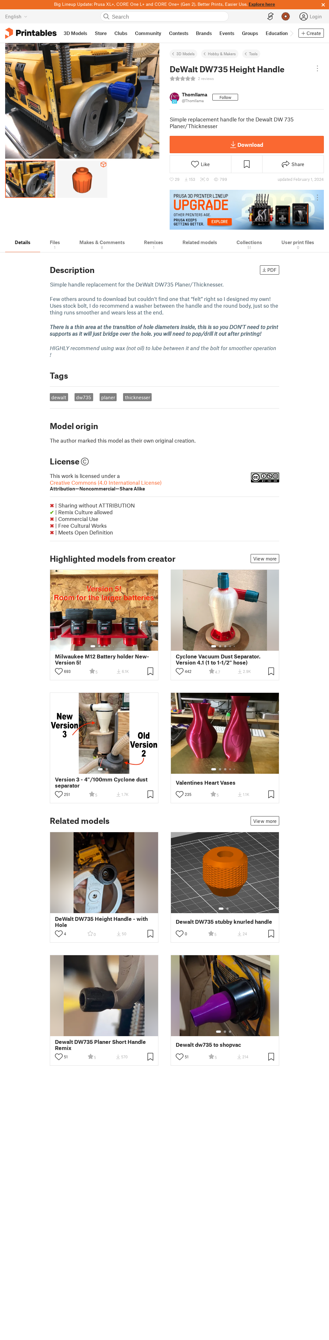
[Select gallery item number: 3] (104, 646)
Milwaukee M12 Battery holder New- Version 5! (102, 659)
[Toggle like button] (59, 671)
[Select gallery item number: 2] (99, 646)
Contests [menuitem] (178, 33)
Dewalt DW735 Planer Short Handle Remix (100, 1045)
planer (108, 397)
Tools (253, 53)
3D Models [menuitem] (75, 33)
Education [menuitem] (277, 33)
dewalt (58, 397)
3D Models (185, 53)
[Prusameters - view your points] (285, 16)
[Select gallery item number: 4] (109, 646)
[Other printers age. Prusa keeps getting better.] (247, 210)
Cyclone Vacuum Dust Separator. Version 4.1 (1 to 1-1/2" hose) (218, 659)
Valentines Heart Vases (206, 783)
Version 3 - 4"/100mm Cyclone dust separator (101, 782)
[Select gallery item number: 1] (92, 646)
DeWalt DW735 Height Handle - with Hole (101, 922)
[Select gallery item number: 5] (114, 646)
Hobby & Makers (222, 53)
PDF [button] (272, 270)
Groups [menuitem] (250, 33)
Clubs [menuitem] (120, 33)
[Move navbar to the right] (291, 33)
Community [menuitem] (148, 33)
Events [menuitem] (226, 33)
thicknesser (137, 397)
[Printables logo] (31, 33)
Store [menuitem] (101, 33)
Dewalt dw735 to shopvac (208, 1045)
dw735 (83, 397)
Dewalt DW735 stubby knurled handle (224, 922)
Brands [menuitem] (204, 33)
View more (265, 558)
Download (250, 144)
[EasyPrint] (270, 16)
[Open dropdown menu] (317, 68)
